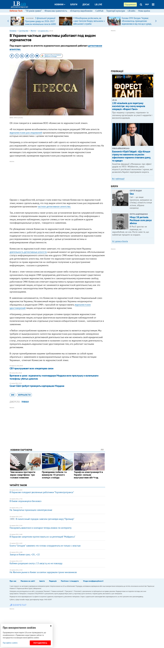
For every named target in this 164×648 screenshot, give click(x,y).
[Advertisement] (57, 179)
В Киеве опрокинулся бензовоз (25, 501)
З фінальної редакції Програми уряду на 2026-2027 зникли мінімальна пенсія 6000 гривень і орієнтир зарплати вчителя (40, 24)
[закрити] (50, 626)
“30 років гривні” (33, 10)
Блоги (73, 4)
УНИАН (25, 401)
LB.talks (131, 10)
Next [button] (155, 21)
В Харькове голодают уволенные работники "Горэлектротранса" (42, 492)
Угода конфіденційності (93, 581)
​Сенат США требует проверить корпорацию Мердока (37, 386)
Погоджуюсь (40, 643)
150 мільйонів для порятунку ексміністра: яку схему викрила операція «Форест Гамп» (128, 106)
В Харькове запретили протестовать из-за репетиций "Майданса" (42, 536)
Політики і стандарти (70, 581)
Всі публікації (118, 178)
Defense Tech (16, 10)
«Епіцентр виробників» (81, 10)
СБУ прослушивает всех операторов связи (31, 368)
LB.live (98, 4)
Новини (59, 4)
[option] (34, 21)
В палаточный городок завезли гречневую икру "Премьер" (42, 519)
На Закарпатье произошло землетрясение (31, 510)
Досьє (86, 4)
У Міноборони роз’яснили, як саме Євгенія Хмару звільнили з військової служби (89, 21)
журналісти (24, 394)
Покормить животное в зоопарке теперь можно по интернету (40, 527)
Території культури (115, 10)
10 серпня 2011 (43, 31)
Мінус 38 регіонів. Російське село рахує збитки (141, 220)
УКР (147, 4)
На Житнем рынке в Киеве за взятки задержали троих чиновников (43, 572)
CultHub (99, 10)
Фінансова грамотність (56, 10)
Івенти (42, 581)
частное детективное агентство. (54, 206)
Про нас (13, 581)
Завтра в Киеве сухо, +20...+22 (25, 554)
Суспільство (23, 30)
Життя (33, 30)
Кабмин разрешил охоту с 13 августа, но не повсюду (36, 563)
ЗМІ (12, 394)
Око (132, 193)
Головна (13, 30)
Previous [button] (8, 21)
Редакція (53, 581)
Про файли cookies (10, 643)
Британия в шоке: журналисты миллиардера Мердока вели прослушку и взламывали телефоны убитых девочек (54, 377)
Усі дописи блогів (120, 241)
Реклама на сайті (28, 581)
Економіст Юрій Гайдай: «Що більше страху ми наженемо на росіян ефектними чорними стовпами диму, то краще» (131, 156)
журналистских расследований (26, 132)
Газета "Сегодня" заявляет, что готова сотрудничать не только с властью (45, 545)
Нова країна (144, 10)
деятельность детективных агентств (28, 252)
